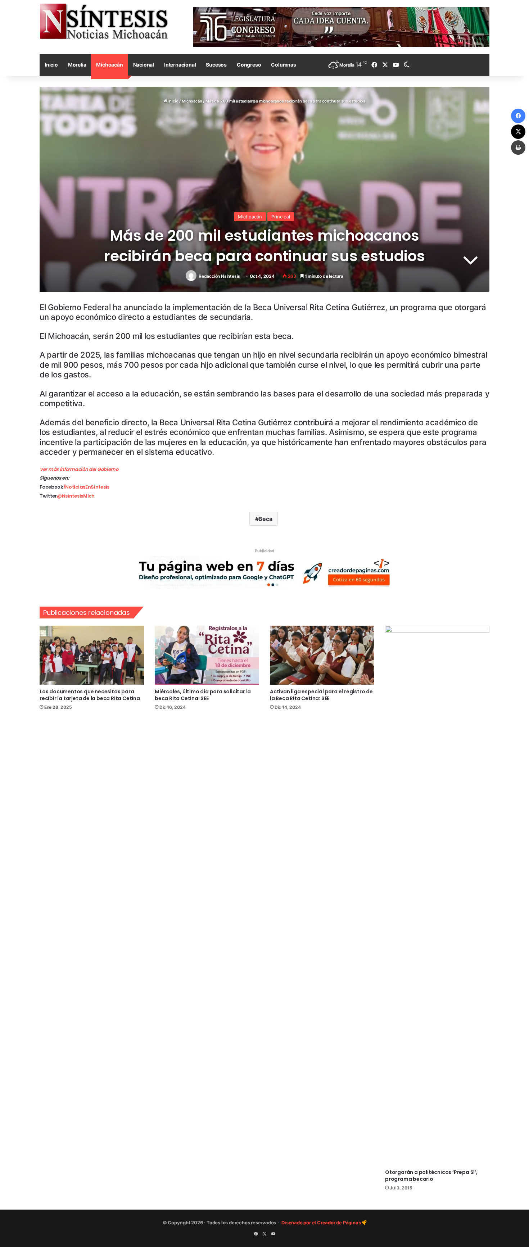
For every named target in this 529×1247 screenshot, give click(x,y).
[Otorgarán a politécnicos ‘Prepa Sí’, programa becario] (437, 895)
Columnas (283, 65)
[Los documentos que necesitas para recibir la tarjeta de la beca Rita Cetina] (92, 655)
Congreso (249, 65)
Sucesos (216, 65)
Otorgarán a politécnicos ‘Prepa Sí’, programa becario (431, 1176)
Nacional (143, 65)
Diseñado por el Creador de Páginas (321, 1222)
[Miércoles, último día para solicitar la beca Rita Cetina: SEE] (207, 655)
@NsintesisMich (76, 496)
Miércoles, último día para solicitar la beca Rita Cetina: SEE (203, 695)
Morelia (77, 65)
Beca (265, 518)
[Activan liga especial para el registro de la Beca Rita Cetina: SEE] (322, 655)
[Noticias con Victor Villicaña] (104, 21)
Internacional (180, 65)
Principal (280, 216)
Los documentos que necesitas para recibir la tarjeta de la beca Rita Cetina (90, 695)
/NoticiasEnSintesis (86, 487)
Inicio (51, 65)
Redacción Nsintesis (219, 276)
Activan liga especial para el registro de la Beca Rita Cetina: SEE (321, 695)
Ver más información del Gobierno (79, 469)
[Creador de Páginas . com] (264, 572)
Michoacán (109, 65)
